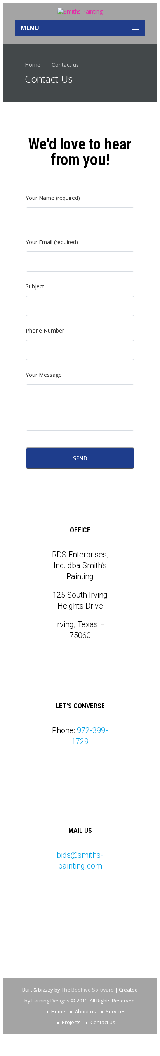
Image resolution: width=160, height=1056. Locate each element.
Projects (71, 1022)
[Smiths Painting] (80, 11)
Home (32, 64)
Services (116, 1011)
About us (85, 1011)
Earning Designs (50, 1000)
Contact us (102, 1022)
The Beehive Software (87, 989)
